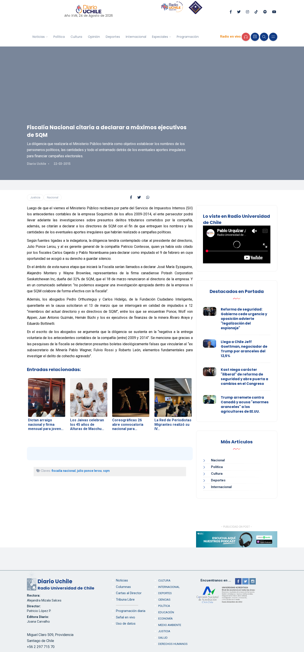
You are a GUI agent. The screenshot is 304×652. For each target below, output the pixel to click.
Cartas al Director (129, 593)
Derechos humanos (173, 644)
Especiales (160, 36)
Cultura (76, 36)
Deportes (113, 36)
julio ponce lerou (89, 470)
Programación (188, 36)
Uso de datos (126, 624)
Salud (163, 637)
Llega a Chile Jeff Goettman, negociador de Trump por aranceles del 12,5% (244, 348)
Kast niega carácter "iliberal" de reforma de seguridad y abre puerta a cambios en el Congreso (244, 376)
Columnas (123, 587)
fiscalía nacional (64, 470)
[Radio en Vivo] (246, 37)
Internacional (136, 36)
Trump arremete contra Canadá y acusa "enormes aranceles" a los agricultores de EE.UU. (245, 404)
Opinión (94, 36)
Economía (165, 618)
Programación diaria (130, 611)
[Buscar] (264, 37)
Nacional (52, 197)
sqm (106, 470)
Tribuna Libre (125, 599)
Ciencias (164, 599)
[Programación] (255, 37)
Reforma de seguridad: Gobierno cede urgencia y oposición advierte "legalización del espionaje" (244, 318)
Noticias (38, 36)
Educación (166, 612)
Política (59, 36)
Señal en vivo (125, 617)
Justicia (35, 197)
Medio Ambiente (169, 625)
